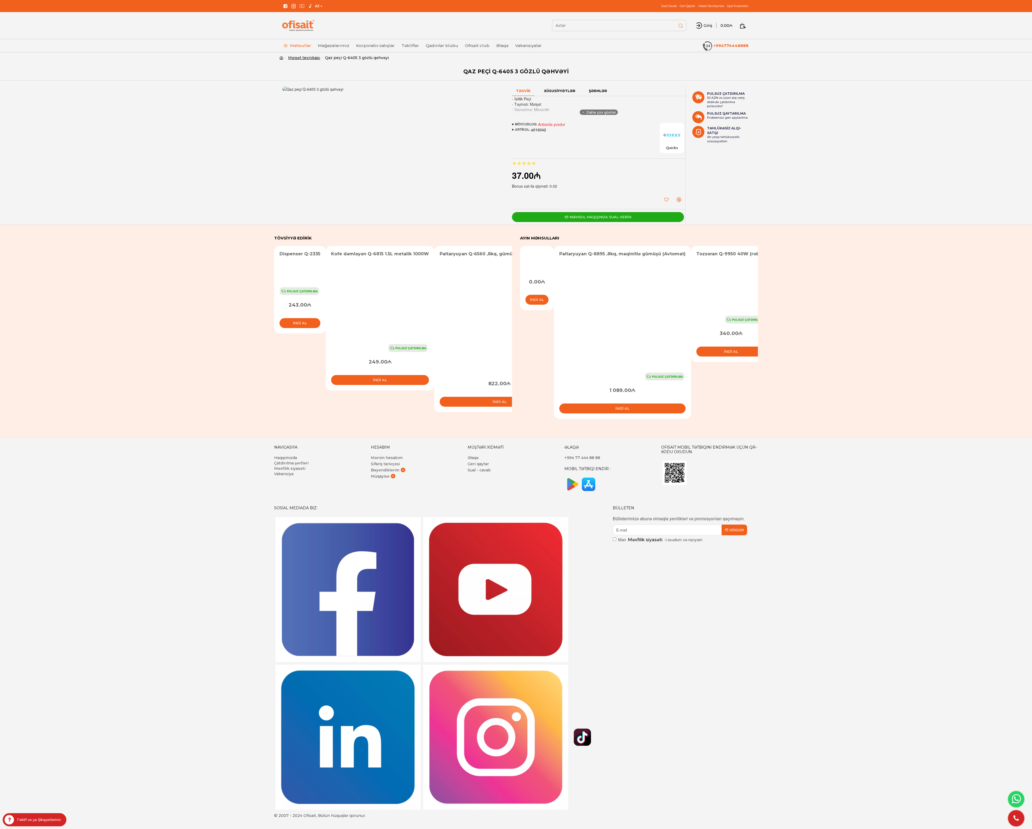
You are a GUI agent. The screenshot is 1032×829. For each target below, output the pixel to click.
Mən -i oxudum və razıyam (660, 539)
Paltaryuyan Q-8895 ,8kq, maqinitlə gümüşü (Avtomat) (622, 253)
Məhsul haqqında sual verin (600, 217)
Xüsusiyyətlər (559, 91)
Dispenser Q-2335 (300, 253)
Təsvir (523, 91)
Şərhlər (598, 91)
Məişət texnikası (304, 57)
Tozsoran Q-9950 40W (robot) (731, 253)
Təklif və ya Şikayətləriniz (39, 819)
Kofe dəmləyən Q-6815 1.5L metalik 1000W (380, 253)
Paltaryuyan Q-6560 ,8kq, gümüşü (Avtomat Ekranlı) (499, 253)
